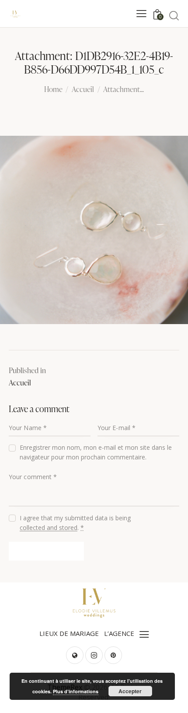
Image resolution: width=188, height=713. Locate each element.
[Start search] (173, 15)
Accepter (130, 691)
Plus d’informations (75, 691)
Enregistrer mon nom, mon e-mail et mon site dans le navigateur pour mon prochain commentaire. (96, 452)
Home (53, 89)
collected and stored (48, 528)
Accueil (83, 89)
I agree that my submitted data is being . (75, 523)
